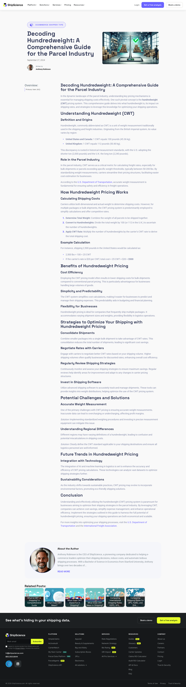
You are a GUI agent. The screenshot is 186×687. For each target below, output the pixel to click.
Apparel (78, 639)
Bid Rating (108, 648)
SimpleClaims (53, 639)
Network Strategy (109, 643)
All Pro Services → (109, 656)
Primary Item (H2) (33, 89)
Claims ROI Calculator (137, 656)
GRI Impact (108, 652)
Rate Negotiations (109, 639)
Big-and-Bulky (81, 648)
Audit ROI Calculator (137, 661)
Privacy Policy (20, 648)
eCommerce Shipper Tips (49, 25)
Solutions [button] (45, 5)
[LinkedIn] (17, 663)
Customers (133, 648)
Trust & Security (164, 665)
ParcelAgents (56, 661)
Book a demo (174, 5)
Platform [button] (32, 5)
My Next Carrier (57, 652)
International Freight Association (100, 525)
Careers (161, 643)
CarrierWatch (53, 648)
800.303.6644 (12, 657)
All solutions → (81, 665)
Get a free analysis (152, 5)
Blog (130, 669)
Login (136, 5)
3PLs (77, 656)
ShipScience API (55, 665)
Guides (134, 639)
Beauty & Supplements (84, 643)
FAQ (130, 674)
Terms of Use (153, 683)
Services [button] (57, 5)
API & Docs (133, 665)
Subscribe (37, 641)
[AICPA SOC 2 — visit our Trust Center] (9, 663)
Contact (161, 652)
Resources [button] (79, 5)
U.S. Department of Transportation (95, 182)
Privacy (163, 683)
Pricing (67, 5)
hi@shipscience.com (14, 653)
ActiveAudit (53, 643)
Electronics (79, 661)
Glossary (134, 643)
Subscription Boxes (83, 652)
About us (161, 639)
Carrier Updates (135, 652)
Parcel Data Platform (59, 656)
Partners (161, 648)
